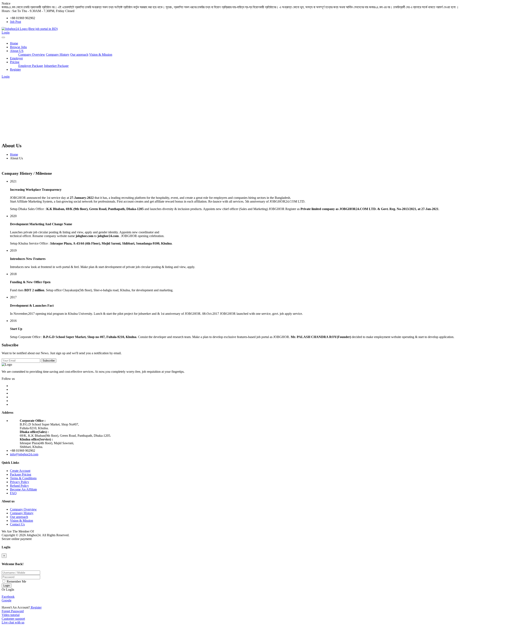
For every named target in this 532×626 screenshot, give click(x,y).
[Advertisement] (266, 110)
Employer (16, 58)
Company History (57, 54)
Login (6, 32)
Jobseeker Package (56, 66)
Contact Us (17, 524)
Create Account (20, 470)
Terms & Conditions (23, 478)
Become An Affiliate (23, 489)
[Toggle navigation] (3, 37)
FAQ (13, 493)
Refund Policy (19, 485)
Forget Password (13, 611)
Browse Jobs (18, 47)
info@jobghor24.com (24, 454)
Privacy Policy (19, 482)
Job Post (15, 21)
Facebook (8, 596)
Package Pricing (20, 474)
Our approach (79, 54)
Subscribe (49, 360)
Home (14, 43)
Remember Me (16, 581)
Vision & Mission (100, 54)
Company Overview (31, 54)
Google (6, 600)
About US (16, 51)
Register (15, 69)
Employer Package (30, 66)
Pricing (14, 62)
